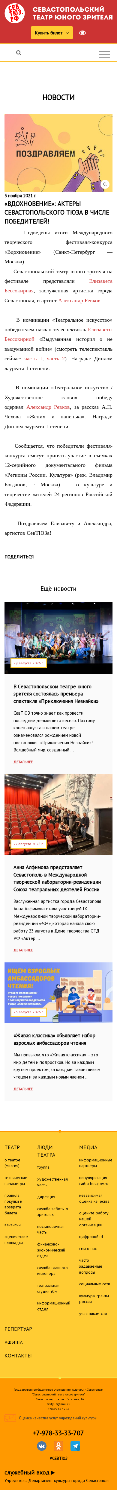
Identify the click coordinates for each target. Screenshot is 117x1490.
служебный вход (27, 1472)
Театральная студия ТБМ (48, 1288)
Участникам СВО (93, 1313)
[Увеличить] (58, 153)
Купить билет (49, 33)
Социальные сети (94, 1284)
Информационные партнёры (95, 1163)
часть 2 (54, 359)
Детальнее (23, 762)
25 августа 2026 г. (29, 1012)
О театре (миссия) (12, 1163)
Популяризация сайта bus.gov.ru (93, 1180)
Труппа (43, 1167)
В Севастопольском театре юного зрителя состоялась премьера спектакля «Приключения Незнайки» (56, 693)
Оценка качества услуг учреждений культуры (58, 1418)
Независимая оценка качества (94, 1198)
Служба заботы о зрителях (52, 1211)
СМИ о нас (88, 1248)
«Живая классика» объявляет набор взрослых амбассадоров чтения (54, 1039)
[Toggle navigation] (104, 54)
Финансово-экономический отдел (51, 1249)
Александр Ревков (79, 300)
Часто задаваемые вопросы (90, 1266)
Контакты (18, 1355)
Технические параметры (15, 1180)
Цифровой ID (91, 1236)
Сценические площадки (16, 1239)
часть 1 (33, 359)
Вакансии (12, 1225)
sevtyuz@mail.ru (58, 1404)
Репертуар (18, 1328)
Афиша (13, 1342)
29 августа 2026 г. (29, 663)
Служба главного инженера (52, 1270)
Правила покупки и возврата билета (13, 1204)
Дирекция (46, 1196)
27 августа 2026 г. (29, 844)
